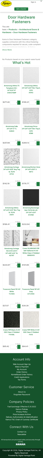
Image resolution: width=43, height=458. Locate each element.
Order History (21, 372)
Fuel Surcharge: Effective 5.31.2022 (22, 407)
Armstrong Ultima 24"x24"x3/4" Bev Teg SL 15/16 (11, 210)
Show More (7, 50)
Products (13, 29)
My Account (22, 369)
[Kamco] (7, 4)
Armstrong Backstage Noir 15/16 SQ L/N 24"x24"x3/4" (31, 210)
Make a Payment (22, 367)
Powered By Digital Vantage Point (21, 455)
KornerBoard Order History (21, 374)
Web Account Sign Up (22, 364)
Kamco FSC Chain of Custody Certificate (22, 419)
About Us (22, 392)
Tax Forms (22, 380)
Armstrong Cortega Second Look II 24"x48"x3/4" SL (11, 250)
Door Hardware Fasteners (25, 32)
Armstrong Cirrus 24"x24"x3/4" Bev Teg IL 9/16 (31, 128)
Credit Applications (21, 377)
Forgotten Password (22, 394)
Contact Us (21, 432)
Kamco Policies (22, 409)
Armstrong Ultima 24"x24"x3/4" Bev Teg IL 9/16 (31, 88)
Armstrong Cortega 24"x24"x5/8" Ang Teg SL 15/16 (11, 169)
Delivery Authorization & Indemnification (22, 417)
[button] (18, 103)
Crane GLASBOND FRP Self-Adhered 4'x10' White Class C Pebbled (31, 250)
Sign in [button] (33, 2)
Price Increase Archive (22, 414)
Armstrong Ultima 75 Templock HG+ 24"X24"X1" (11, 88)
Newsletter (21, 434)
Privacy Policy (21, 412)
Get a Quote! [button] (21, 9)
